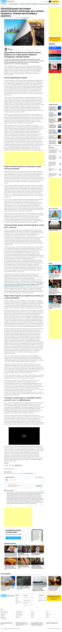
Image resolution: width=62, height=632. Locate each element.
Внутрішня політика (4, 611)
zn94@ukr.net (25, 603)
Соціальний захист (19, 611)
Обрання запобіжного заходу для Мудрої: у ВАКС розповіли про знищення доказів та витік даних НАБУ (53, 157)
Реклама (16, 600)
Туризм (47, 615)
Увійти (47, 1)
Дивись (50, 263)
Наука (32, 611)
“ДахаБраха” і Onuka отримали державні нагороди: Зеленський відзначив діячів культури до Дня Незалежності (55, 291)
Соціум (47, 611)
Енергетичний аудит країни (54, 219)
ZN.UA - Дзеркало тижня (55, 70)
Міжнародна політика (4, 612)
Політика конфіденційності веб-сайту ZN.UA (54, 628)
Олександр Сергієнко (53, 590)
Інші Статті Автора (53, 208)
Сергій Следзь (4, 590)
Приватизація (3, 617)
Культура (32, 617)
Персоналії (17, 617)
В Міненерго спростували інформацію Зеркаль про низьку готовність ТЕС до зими (53, 114)
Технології (32, 612)
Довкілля (32, 614)
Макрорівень (3, 614)
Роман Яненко (20, 589)
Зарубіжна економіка (19, 612)
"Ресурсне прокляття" (53, 230)
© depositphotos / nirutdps (8, 46)
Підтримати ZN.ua (55, 1)
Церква (32, 615)
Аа (49, 1)
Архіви (16, 597)
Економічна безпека (19, 615)
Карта (16, 603)
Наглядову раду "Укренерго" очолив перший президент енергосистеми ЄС (52, 126)
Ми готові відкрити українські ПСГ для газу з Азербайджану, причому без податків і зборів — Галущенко (53, 108)
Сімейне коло (48, 614)
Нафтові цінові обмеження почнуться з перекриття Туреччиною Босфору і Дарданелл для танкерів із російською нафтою (40, 589)
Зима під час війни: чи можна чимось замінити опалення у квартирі (54, 588)
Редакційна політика (18, 602)
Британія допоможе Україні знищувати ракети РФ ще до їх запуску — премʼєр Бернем (52, 164)
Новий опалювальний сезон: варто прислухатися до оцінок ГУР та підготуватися (53, 137)
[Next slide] (60, 4)
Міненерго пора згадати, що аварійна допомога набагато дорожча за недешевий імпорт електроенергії (53, 131)
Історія (47, 612)
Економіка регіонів (4, 618)
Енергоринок (3, 615)
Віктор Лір (10, 49)
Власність (47, 617)
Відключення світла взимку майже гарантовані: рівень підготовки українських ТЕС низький (53, 120)
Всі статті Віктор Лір (9, 469)
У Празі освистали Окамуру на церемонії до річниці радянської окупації (53, 175)
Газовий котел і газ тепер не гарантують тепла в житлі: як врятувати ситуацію (53, 142)
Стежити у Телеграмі (14, 537)
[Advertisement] (24, 158)
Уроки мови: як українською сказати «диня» (53, 169)
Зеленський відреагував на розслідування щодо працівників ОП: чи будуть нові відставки (53, 151)
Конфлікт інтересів (19, 614)
